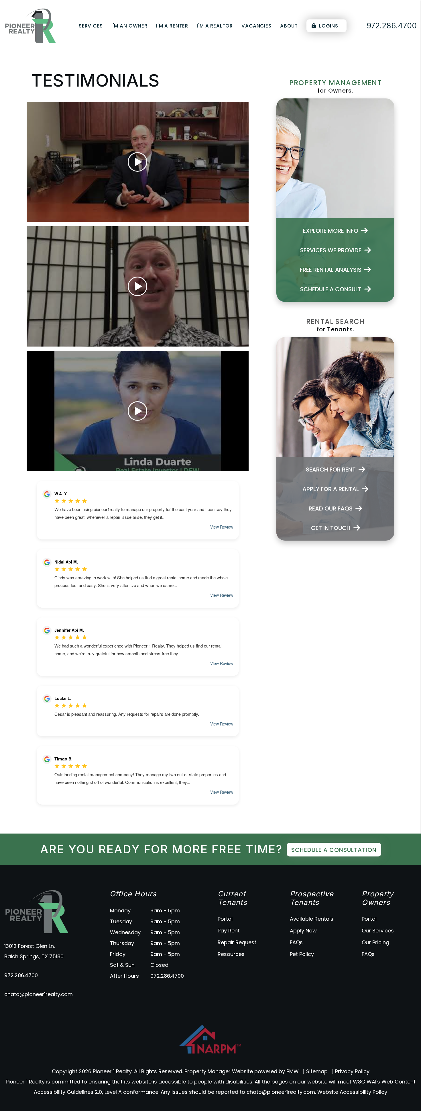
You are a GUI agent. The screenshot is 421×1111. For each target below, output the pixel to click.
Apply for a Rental (330, 489)
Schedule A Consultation (334, 850)
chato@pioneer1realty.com (38, 994)
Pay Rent (229, 930)
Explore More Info (330, 231)
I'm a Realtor (215, 25)
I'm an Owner (129, 25)
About (289, 25)
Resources (231, 954)
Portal (225, 918)
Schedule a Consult (330, 289)
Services (91, 25)
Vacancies (256, 25)
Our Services (378, 930)
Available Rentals (311, 918)
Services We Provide (330, 250)
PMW (292, 1071)
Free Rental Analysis (330, 270)
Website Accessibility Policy (352, 1092)
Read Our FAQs (331, 508)
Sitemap (317, 1071)
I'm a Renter (172, 25)
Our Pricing (375, 942)
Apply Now (303, 930)
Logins (328, 25)
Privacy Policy (352, 1071)
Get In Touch (331, 528)
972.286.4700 (21, 975)
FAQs (296, 942)
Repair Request (237, 942)
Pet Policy (302, 954)
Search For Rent (331, 469)
